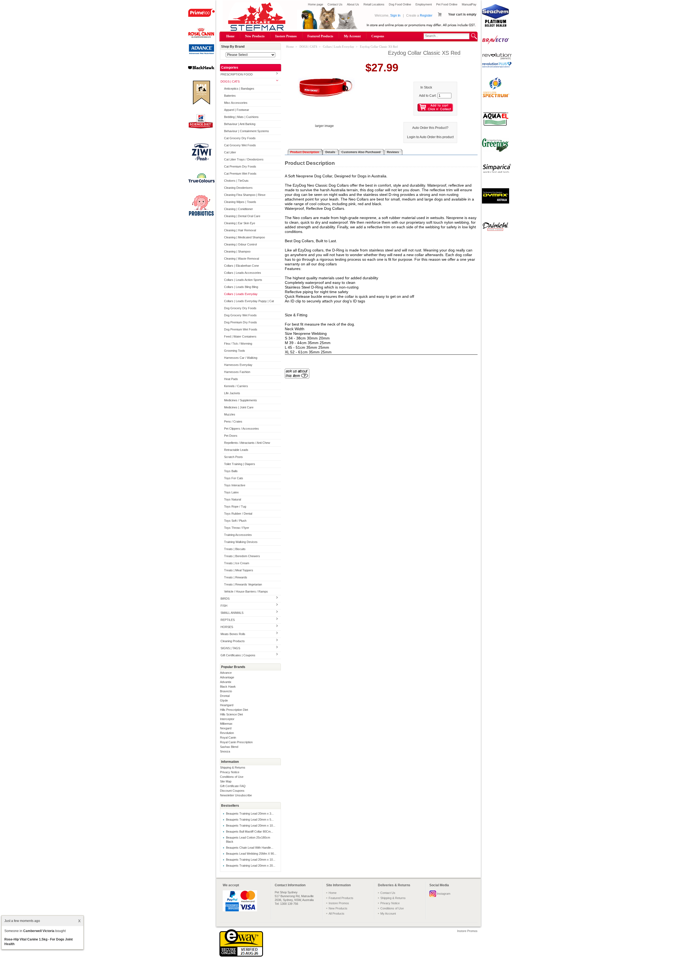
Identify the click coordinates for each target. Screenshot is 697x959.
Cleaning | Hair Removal (240, 230)
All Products (336, 913)
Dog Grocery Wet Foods (240, 315)
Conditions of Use (231, 776)
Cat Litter (230, 152)
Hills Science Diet (231, 714)
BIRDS (225, 598)
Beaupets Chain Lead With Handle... (249, 847)
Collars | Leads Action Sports (243, 279)
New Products (255, 36)
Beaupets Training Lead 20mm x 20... (250, 865)
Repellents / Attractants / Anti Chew (247, 442)
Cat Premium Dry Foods (240, 166)
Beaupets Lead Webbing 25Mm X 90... (251, 853)
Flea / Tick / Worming (238, 343)
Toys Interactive (234, 485)
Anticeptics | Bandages (239, 88)
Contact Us (335, 4)
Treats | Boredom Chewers (242, 556)
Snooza (225, 751)
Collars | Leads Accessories (242, 272)
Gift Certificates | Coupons (238, 655)
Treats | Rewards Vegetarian (243, 584)
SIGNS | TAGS (230, 648)
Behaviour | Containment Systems (246, 131)
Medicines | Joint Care (238, 407)
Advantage (227, 677)
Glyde (224, 700)
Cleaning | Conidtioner (238, 209)
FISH (224, 605)
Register (426, 15)
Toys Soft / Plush (235, 520)
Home (230, 36)
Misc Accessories (235, 102)
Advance (226, 672)
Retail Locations (373, 4)
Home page (315, 4)
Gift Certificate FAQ (233, 786)
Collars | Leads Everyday (241, 294)
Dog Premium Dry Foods (240, 322)
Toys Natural (232, 499)
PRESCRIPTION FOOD (237, 74)
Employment (423, 4)
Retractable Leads (236, 449)
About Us (353, 4)
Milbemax (226, 723)
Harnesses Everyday (238, 364)
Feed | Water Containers (240, 336)
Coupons (377, 36)
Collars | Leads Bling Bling (241, 287)
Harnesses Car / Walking (240, 357)
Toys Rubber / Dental (238, 513)
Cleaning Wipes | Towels (240, 202)
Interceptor (227, 719)
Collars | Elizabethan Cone (241, 265)
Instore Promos (286, 36)
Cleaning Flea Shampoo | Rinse (244, 194)
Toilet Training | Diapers (239, 464)
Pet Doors (230, 435)
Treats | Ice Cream (236, 563)
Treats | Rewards (235, 577)
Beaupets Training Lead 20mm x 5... (250, 819)
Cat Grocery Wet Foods (240, 145)
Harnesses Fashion (237, 372)
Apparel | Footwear (236, 109)
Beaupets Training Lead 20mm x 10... (250, 825)
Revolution (227, 733)
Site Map (225, 781)
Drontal (225, 695)
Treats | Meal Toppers (238, 570)
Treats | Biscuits (235, 549)
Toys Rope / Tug (235, 506)
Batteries (230, 95)
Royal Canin (228, 737)
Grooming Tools (234, 350)
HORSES (227, 627)
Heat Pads (231, 379)
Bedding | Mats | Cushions (241, 117)
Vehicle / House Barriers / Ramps (246, 591)
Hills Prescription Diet (234, 709)
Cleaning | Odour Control (240, 244)
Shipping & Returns (232, 767)
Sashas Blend (229, 746)
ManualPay (469, 4)
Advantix (225, 682)
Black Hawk (228, 686)
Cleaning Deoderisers (238, 187)
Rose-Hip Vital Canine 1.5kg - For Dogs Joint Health (38, 942)
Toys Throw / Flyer (236, 527)
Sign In (395, 15)
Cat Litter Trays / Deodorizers (244, 159)
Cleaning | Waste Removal (241, 258)
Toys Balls (231, 471)
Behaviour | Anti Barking (239, 124)
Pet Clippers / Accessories (241, 428)
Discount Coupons (232, 790)
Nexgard (225, 728)
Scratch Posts (233, 457)
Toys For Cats (233, 478)
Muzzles (229, 414)
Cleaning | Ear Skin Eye (239, 223)
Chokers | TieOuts (236, 180)
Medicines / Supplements (240, 400)
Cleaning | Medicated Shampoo (244, 237)
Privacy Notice (229, 772)
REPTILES (228, 619)
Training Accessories (238, 534)
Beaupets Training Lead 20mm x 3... (250, 813)
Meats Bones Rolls (233, 634)
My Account (352, 36)
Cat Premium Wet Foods (240, 173)
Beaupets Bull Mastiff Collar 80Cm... (249, 831)
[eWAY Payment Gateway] (241, 955)
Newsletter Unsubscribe (236, 795)
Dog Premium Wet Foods (240, 329)
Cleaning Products (233, 641)
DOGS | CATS (230, 81)
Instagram (443, 893)
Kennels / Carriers (236, 386)
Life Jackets (232, 393)
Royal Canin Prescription (236, 742)
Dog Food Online (400, 4)
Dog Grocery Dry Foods (240, 308)
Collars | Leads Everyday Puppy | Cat (249, 301)
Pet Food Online (446, 4)
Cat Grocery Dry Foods (240, 138)
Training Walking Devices (241, 542)
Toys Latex (231, 492)
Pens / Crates (233, 421)
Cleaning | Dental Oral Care (242, 216)
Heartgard (226, 705)
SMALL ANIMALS (232, 612)
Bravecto (226, 691)
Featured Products (320, 36)
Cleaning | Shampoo (237, 251)
